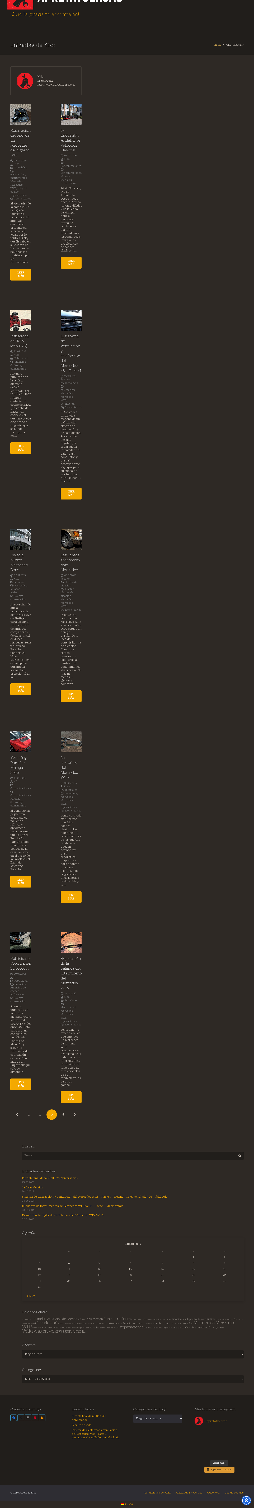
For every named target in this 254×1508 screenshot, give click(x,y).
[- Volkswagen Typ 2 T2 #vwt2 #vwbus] (201, 1454)
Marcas (178, 1324)
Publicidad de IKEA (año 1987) (19, 341)
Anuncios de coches (18, 989)
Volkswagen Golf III (67, 1331)
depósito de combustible (200, 1319)
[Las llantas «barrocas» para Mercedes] (71, 539)
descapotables (222, 1319)
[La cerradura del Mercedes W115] (71, 741)
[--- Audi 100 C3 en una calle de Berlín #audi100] (201, 1447)
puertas (103, 1328)
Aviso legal (213, 1493)
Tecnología (71, 383)
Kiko (16, 164)
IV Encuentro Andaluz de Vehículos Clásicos (70, 140)
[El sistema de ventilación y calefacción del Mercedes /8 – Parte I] (71, 320)
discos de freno (28, 1324)
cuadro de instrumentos (159, 1319)
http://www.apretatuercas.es (56, 85)
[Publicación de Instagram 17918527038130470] (238, 1432)
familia (61, 1324)
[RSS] (42, 1417)
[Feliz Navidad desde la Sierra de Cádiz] (201, 1432)
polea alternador (72, 1328)
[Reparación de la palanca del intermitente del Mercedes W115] (71, 942)
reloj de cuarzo (113, 1328)
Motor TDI (51, 1328)
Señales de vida (32, 1188)
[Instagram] (28, 1417)
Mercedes (16, 181)
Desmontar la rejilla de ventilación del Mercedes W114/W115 (63, 1215)
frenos (95, 1324)
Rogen (165, 1328)
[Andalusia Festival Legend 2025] (201, 1439)
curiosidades (178, 1319)
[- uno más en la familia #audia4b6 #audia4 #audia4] (213, 1447)
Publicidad (21, 358)
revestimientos (153, 1328)
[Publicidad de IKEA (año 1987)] (20, 320)
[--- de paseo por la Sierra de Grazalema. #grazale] (238, 1454)
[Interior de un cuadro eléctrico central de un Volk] (225, 1439)
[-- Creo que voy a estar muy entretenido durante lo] (225, 1454)
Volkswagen (17, 995)
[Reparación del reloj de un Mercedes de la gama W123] (20, 114)
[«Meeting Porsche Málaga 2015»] (20, 741)
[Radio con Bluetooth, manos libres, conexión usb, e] (213, 1432)
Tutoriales (20, 168)
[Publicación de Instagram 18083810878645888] (213, 1439)
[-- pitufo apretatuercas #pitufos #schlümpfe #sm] (225, 1447)
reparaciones (18, 195)
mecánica (187, 1323)
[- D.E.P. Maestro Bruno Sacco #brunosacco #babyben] (238, 1439)
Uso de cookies (234, 1493)
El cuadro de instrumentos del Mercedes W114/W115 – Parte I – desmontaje (72, 1206)
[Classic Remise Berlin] (213, 1454)
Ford (90, 1324)
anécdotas (82, 1319)
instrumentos (18, 178)
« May (31, 1296)
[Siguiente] (74, 1114)
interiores (129, 1323)
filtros (84, 1324)
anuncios (20, 362)
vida (222, 1328)
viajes (13, 593)
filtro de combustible (73, 1324)
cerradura (71, 793)
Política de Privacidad (188, 1493)
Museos (65, 176)
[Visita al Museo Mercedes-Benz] (20, 539)
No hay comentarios (68, 181)
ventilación (67, 404)
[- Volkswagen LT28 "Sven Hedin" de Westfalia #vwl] (238, 1447)
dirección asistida (235, 1319)
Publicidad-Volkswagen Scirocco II (20, 963)
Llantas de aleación (69, 584)
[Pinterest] (35, 1417)
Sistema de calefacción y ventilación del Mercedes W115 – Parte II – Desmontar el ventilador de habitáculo (95, 1197)
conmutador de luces (140, 1319)
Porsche (15, 799)
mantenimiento (163, 1324)
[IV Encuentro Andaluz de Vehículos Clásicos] (71, 114)
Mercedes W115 (67, 604)
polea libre (84, 1328)
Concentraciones (71, 166)
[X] (20, 1417)
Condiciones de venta (157, 1493)
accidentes (26, 1319)
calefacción (68, 390)
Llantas (69, 589)
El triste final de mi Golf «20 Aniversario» (50, 1178)
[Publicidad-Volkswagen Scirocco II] (20, 942)
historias (102, 1324)
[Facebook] (13, 1417)
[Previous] (17, 1114)
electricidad (17, 174)
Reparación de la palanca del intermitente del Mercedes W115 (72, 973)
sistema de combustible (182, 1328)
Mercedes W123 (39, 1328)
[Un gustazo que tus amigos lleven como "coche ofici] (225, 1432)
